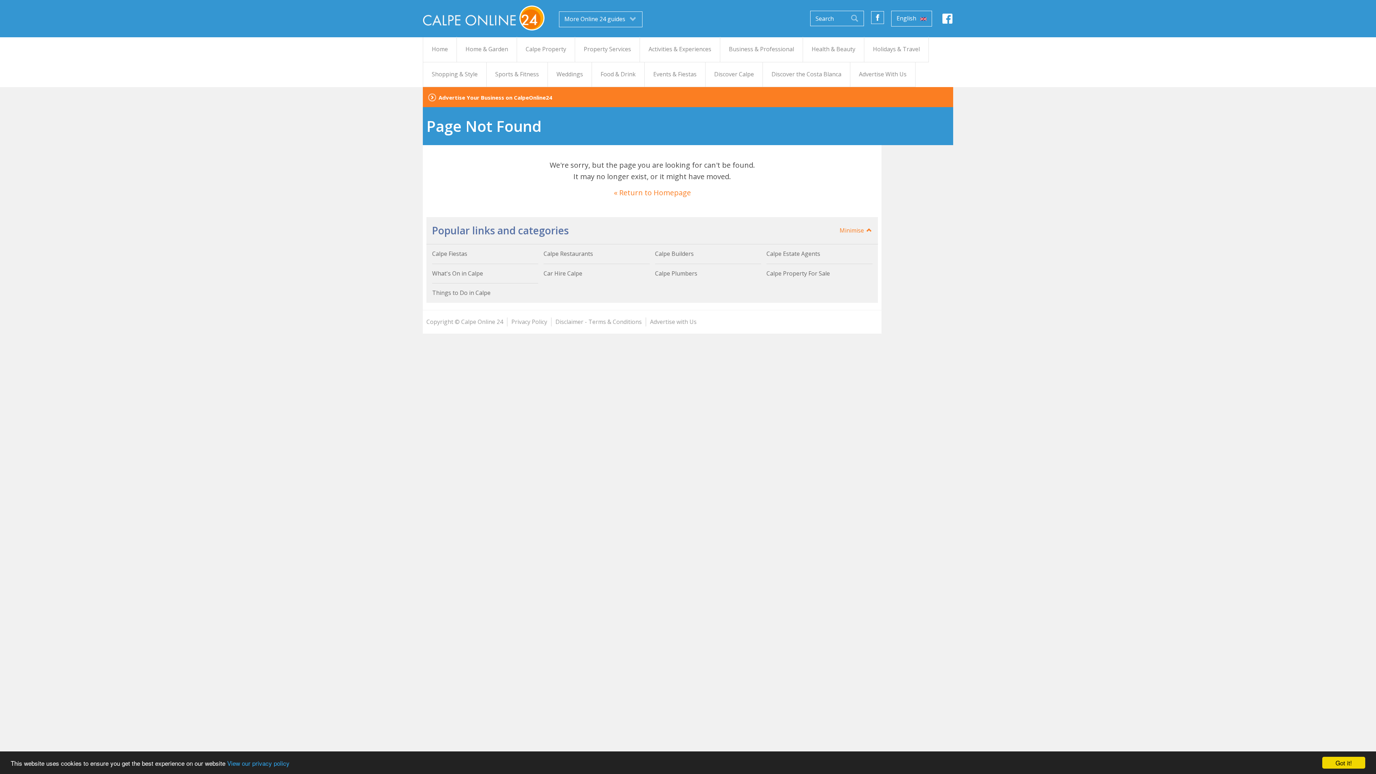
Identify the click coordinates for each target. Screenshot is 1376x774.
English (907, 18)
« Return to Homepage (652, 192)
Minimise (852, 230)
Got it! (1344, 762)
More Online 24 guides (595, 19)
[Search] (855, 18)
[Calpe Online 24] (484, 18)
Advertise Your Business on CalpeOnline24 (495, 97)
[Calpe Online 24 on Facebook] (947, 21)
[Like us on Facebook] (877, 17)
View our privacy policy (258, 763)
